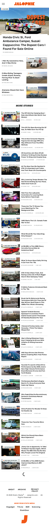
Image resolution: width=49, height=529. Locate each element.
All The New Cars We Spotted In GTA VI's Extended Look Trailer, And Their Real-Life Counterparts (33, 168)
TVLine (20, 507)
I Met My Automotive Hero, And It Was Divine (12, 62)
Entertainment (9, 272)
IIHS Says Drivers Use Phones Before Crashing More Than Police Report (34, 355)
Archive (22, 489)
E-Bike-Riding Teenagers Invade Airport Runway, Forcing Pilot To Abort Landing (12, 76)
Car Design (8, 394)
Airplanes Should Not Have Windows (13, 91)
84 (18, 240)
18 (18, 401)
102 (18, 468)
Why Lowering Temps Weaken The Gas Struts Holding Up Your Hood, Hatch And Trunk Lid (34, 182)
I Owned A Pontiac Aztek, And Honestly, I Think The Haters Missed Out (32, 328)
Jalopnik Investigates (11, 126)
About (11, 489)
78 (18, 415)
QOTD (6, 205)
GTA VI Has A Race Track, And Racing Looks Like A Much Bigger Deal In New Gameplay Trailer (33, 275)
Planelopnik (33, 88)
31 (18, 360)
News (31, 73)
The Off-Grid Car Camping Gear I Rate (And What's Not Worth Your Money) (33, 115)
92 (18, 227)
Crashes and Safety (11, 285)
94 (18, 320)
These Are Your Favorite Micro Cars (32, 423)
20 (18, 374)
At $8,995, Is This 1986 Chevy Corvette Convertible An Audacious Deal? (32, 248)
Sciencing (36, 507)
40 (18, 333)
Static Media (18, 495)
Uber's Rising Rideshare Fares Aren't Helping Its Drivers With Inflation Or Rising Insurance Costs (32, 341)
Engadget (10, 507)
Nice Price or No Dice (11, 245)
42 (18, 266)
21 (18, 200)
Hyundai (7, 366)
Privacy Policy (35, 490)
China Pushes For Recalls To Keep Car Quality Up (34, 410)
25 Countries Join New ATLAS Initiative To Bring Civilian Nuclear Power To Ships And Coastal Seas (34, 155)
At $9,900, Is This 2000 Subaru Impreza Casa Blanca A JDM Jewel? (32, 463)
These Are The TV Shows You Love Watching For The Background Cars (32, 208)
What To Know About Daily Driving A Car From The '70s (34, 261)
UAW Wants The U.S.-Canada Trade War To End (34, 221)
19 (18, 388)
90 (18, 253)
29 (18, 213)
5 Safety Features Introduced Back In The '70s (34, 288)
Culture (5, 9)
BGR (27, 507)
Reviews (31, 58)
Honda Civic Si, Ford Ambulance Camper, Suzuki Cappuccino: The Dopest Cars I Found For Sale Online (24, 43)
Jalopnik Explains (10, 112)
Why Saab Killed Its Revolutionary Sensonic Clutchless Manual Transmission (34, 396)
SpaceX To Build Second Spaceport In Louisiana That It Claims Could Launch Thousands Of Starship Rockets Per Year (33, 315)
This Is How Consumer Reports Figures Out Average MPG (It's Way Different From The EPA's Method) (32, 142)
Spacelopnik (8, 312)
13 (18, 280)
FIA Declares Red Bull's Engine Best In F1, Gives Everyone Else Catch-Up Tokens (33, 383)
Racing (7, 380)
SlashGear (24, 510)
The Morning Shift (10, 219)
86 (18, 454)
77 (18, 441)
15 (18, 160)
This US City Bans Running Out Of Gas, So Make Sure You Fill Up (33, 128)
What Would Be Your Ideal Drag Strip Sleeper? (32, 235)
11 (18, 428)
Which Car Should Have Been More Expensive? (32, 436)
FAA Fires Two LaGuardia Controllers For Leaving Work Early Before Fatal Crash (32, 195)
